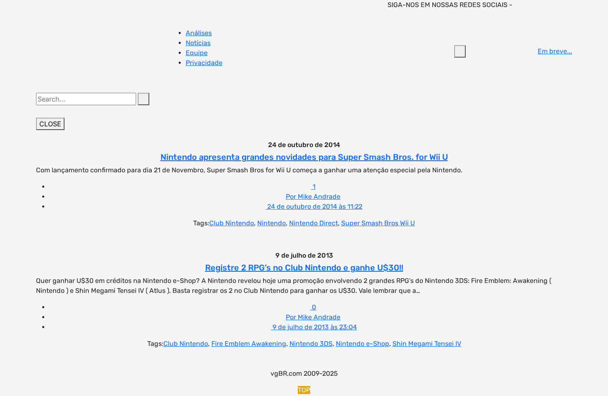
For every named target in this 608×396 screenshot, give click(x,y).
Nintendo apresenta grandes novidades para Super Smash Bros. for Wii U (304, 157)
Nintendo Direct (313, 223)
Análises (199, 33)
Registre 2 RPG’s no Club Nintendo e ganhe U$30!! (304, 268)
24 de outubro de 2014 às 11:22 (314, 206)
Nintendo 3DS (311, 344)
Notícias (198, 43)
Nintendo (271, 223)
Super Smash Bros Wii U (378, 223)
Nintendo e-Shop (362, 344)
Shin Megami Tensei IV (427, 344)
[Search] (143, 99)
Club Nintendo (231, 223)
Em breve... (555, 51)
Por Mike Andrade (313, 196)
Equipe (197, 53)
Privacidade (204, 63)
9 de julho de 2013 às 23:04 (314, 327)
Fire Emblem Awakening (248, 344)
